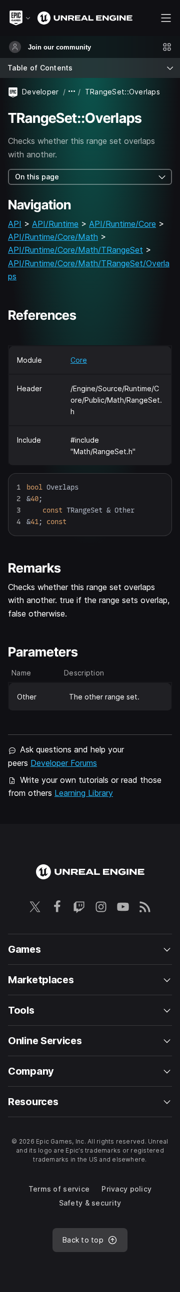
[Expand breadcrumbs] (72, 91)
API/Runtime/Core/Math (53, 237)
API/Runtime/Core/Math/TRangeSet (75, 250)
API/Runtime (55, 224)
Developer (40, 91)
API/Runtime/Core (122, 224)
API (15, 224)
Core (78, 360)
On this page (37, 176)
